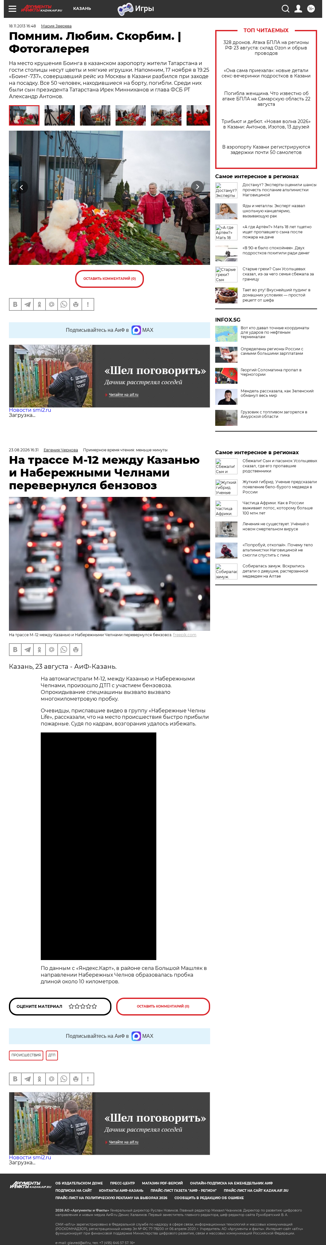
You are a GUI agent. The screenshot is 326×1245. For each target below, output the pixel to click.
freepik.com (184, 634)
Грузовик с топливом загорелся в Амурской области (274, 414)
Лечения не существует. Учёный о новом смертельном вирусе (276, 526)
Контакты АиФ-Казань (121, 1191)
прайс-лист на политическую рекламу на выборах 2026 (111, 1198)
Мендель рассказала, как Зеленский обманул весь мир (277, 393)
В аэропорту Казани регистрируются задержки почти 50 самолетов (266, 149)
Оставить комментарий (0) (109, 279)
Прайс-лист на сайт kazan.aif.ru (256, 1191)
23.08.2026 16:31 (24, 450)
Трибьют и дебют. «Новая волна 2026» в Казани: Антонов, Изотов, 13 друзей (266, 124)
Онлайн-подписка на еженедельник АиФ (231, 1183)
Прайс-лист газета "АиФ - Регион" (183, 1191)
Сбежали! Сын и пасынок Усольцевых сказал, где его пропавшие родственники (280, 465)
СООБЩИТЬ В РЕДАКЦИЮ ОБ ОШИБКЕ (209, 1198)
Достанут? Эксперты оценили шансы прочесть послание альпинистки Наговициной (279, 189)
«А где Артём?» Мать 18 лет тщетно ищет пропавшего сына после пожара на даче (277, 231)
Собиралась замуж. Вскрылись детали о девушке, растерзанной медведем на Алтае (275, 571)
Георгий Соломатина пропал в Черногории (271, 372)
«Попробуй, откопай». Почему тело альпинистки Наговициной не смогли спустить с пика (278, 549)
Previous (22, 187)
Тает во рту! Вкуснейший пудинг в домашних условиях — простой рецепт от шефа (276, 295)
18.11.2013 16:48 (22, 26)
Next (197, 187)
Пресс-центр (122, 1183)
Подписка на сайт (73, 1191)
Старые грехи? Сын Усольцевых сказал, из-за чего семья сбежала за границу (278, 273)
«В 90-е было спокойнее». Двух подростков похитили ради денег (276, 250)
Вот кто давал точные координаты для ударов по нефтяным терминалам (275, 332)
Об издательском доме (79, 1183)
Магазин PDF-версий (162, 1183)
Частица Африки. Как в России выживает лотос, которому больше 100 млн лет (278, 507)
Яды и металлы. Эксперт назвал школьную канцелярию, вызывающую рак (274, 210)
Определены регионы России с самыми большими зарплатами (272, 351)
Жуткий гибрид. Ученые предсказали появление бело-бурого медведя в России (280, 486)
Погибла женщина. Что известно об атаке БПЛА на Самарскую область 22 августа (266, 99)
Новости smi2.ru (30, 410)
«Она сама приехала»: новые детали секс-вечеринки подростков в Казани (266, 73)
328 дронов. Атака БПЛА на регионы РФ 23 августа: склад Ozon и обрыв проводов (266, 48)
